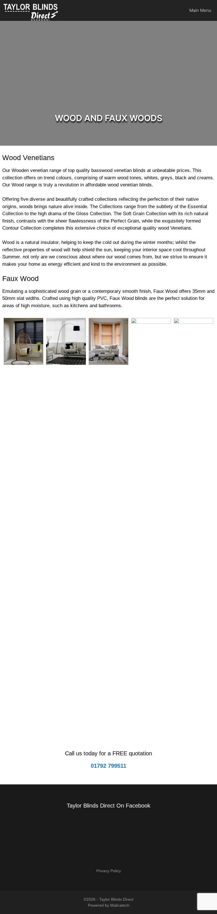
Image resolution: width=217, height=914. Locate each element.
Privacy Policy (108, 871)
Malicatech (119, 905)
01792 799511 (108, 766)
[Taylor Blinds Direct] (31, 10)
